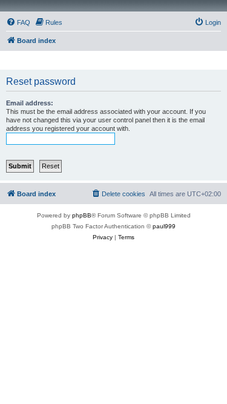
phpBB (81, 215)
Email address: (29, 103)
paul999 (164, 226)
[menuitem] (18, 22)
